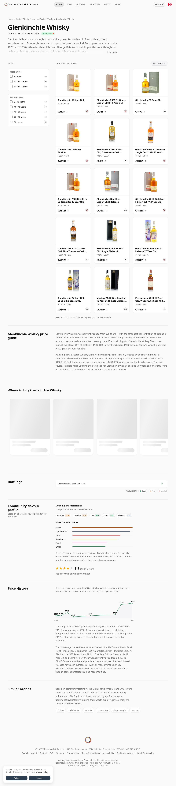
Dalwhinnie (74, 710)
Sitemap (60, 753)
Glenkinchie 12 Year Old (69, 483)
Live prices (47, 34)
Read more (112, 52)
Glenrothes (103, 710)
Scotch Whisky (22, 19)
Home (10, 19)
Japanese (80, 4)
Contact (43, 753)
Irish (69, 4)
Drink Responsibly (145, 753)
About (34, 753)
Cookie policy (42, 772)
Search (25, 753)
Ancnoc (134, 710)
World (107, 4)
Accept (39, 778)
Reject (16, 778)
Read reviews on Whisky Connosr (73, 573)
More (117, 4)
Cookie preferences (125, 753)
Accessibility (108, 753)
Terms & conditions (91, 753)
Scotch (59, 4)
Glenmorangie (119, 710)
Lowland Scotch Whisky (42, 19)
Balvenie (88, 710)
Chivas (61, 710)
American (95, 4)
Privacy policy (73, 753)
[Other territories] (170, 4)
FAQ (51, 753)
